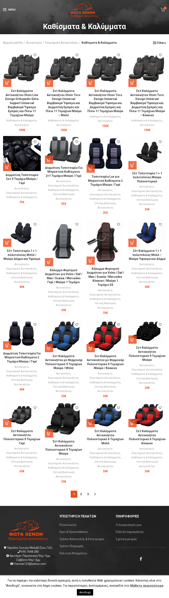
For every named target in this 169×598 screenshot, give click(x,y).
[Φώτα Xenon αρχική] (28, 529)
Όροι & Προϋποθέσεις (73, 532)
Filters (161, 42)
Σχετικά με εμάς (126, 539)
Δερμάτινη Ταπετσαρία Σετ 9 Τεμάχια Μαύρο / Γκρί (22, 179)
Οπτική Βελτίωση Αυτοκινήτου (63, 196)
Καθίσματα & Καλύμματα (21, 120)
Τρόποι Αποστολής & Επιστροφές (81, 539)
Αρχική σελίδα (13, 42)
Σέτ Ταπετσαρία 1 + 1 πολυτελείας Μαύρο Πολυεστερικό (147, 177)
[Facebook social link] (140, 559)
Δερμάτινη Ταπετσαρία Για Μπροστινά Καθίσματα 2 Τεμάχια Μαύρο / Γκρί (22, 357)
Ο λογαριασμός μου (129, 524)
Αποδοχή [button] (85, 592)
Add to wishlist (35, 55)
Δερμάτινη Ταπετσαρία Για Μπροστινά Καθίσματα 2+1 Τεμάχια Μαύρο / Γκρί (63, 171)
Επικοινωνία (67, 524)
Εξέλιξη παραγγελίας (130, 532)
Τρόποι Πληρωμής (71, 546)
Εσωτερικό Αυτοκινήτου (61, 42)
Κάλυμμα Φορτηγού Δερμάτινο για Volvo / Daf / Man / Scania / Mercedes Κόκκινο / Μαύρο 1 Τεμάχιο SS (105, 276)
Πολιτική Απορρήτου (73, 553)
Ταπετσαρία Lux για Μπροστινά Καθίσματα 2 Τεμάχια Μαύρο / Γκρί (105, 180)
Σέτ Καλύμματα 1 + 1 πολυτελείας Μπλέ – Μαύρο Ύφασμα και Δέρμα (147, 254)
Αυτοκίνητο (34, 42)
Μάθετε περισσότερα (146, 585)
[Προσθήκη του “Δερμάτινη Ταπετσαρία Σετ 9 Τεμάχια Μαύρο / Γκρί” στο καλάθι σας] (7, 167)
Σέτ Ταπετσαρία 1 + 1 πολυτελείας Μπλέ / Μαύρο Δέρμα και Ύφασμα (22, 254)
